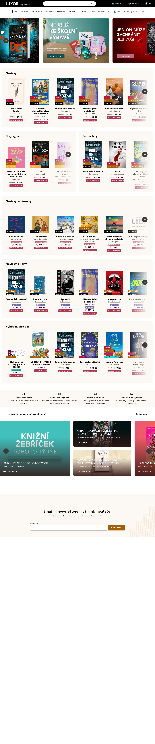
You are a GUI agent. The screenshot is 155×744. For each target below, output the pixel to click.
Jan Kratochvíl (139, 302)
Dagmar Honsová (16, 239)
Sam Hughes (114, 242)
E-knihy (26, 11)
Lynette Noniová (114, 302)
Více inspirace (141, 414)
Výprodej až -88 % (111, 357)
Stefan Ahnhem (138, 367)
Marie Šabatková (114, 111)
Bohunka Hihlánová (138, 239)
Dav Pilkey (138, 114)
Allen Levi (16, 114)
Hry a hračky (61, 11)
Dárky (93, 11)
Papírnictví (84, 11)
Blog (109, 11)
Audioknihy (38, 11)
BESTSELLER (35, 100)
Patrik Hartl (16, 179)
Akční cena (108, 354)
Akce (118, 11)
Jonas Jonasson (40, 116)
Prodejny (101, 11)
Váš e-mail (34, 523)
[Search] (92, 4)
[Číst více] (76, 40)
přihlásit (116, 528)
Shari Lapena (65, 111)
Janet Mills (95, 239)
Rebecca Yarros (40, 302)
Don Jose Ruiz (90, 241)
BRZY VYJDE (11, 166)
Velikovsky (71, 177)
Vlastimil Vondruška (41, 239)
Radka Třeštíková (61, 177)
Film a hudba (73, 11)
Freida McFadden (117, 174)
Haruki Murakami (90, 114)
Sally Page (89, 365)
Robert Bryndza (40, 174)
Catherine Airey (65, 302)
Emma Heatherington (65, 239)
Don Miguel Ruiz (85, 239)
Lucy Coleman (114, 365)
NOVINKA (10, 103)
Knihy (15, 11)
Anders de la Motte (139, 179)
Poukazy (51, 11)
